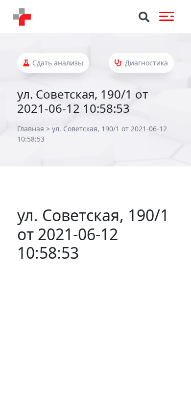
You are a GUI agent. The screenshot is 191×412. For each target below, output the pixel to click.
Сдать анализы (56, 62)
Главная (30, 128)
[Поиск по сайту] (144, 16)
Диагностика (145, 62)
